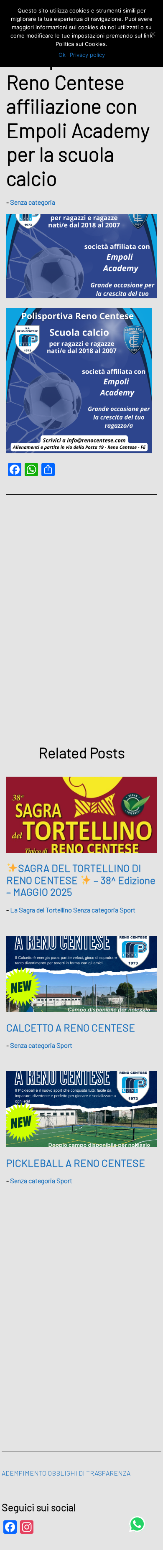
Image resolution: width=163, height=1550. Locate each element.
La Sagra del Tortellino (41, 910)
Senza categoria (32, 202)
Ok (62, 54)
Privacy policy (87, 54)
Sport (127, 910)
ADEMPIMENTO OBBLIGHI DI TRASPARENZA (66, 1473)
